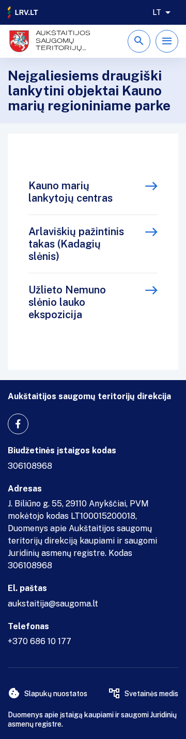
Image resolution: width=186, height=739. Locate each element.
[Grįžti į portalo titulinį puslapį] (23, 12)
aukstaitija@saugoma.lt (53, 604)
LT (156, 12)
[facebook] (18, 424)
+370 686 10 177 (39, 641)
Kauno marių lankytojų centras (70, 191)
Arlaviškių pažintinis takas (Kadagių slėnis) (76, 243)
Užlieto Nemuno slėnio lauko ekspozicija (67, 302)
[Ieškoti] (139, 41)
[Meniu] (167, 41)
